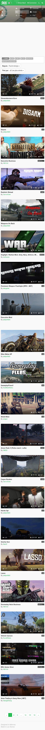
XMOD (5, 450)
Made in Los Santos (8, 727)
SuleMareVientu (8, 388)
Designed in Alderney (8, 724)
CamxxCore (6, 194)
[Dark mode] (39, 2)
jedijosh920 (6, 100)
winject (5, 419)
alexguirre (6, 288)
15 (30, 715)
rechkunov (6, 257)
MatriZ (5, 544)
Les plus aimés (12, 70)
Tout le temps (10, 66)
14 (25, 715)
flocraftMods (7, 638)
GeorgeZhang (7, 700)
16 (34, 715)
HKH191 (5, 163)
